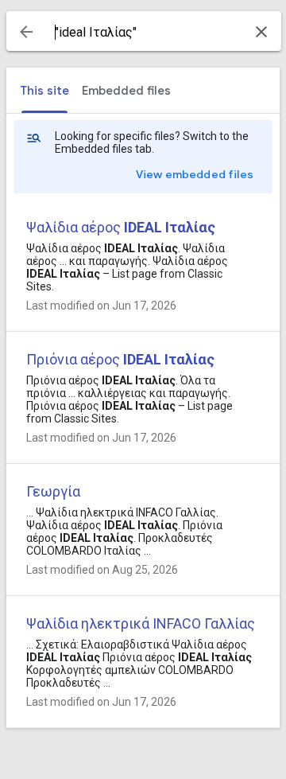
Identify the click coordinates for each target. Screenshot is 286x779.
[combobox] (144, 32)
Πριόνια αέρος (120, 359)
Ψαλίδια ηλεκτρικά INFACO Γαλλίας (140, 623)
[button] (26, 32)
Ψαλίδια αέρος (120, 227)
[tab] (44, 90)
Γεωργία (53, 491)
